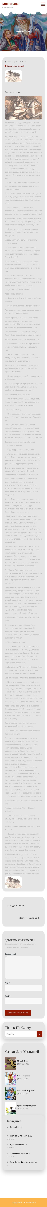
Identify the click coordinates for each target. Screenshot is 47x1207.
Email (7, 996)
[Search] (39, 1034)
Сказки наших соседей (15, 66)
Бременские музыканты (20, 1153)
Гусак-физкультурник (26, 1105)
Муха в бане (22, 1061)
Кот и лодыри (23, 1076)
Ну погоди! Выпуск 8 (18, 1144)
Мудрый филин (17, 905)
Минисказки (10, 3)
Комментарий (10, 954)
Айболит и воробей (25, 1091)
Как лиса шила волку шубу (21, 1136)
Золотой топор (16, 1127)
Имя (7, 983)
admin (8, 62)
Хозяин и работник (28, 918)
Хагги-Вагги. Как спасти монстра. (24, 1162)
